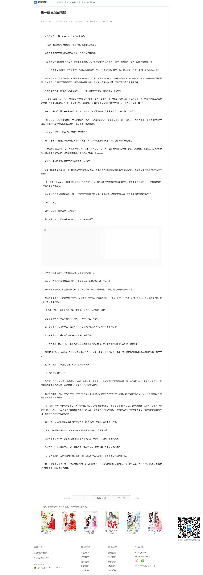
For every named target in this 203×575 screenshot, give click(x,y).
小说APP (85, 553)
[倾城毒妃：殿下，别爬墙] (133, 520)
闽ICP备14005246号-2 (43, 558)
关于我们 (85, 557)
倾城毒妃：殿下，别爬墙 (133, 532)
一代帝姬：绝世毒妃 (69, 532)
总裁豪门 (112, 566)
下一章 (121, 498)
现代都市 (112, 553)
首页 (66, 2)
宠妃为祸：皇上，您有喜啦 (90, 532)
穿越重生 (73, 2)
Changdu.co (140, 552)
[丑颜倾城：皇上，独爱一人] (48, 520)
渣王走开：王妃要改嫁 (86, 2)
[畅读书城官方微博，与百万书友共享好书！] (136, 560)
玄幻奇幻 (112, 557)
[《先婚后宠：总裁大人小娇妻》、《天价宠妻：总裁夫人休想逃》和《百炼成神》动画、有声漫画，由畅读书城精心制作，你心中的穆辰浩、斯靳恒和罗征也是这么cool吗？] (142, 560)
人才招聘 (85, 570)
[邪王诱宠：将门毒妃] (155, 520)
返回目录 (101, 498)
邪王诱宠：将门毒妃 (154, 532)
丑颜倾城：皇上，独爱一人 (47, 532)
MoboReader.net (142, 556)
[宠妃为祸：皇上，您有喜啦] (91, 520)
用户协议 (85, 566)
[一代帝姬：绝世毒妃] (69, 520)
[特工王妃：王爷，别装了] (112, 520)
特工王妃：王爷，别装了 (112, 532)
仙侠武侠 (112, 561)
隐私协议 (85, 561)
